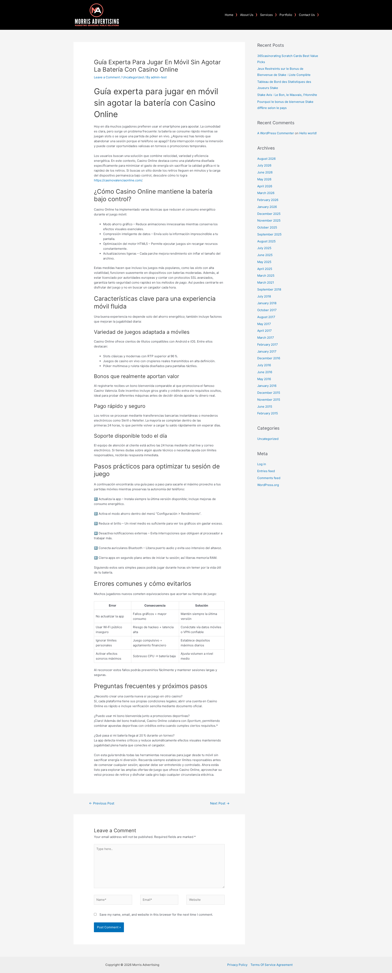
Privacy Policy (237, 965)
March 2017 (265, 337)
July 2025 (264, 248)
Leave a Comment (107, 77)
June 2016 (264, 372)
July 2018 (264, 296)
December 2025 (269, 214)
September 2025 (269, 234)
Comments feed (268, 478)
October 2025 (267, 227)
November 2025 (269, 220)
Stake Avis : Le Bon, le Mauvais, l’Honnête (287, 95)
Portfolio (286, 15)
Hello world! (308, 133)
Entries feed (266, 471)
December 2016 (268, 358)
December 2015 (268, 393)
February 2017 (267, 344)
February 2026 (267, 200)
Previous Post (101, 803)
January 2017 (266, 351)
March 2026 (265, 193)
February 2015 (267, 413)
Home (229, 15)
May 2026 (264, 179)
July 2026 (264, 165)
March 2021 (265, 282)
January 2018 (266, 303)
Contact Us (307, 15)
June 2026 (265, 172)
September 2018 (269, 289)
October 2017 (267, 310)
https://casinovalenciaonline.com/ (118, 180)
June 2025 (265, 255)
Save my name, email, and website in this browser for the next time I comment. (156, 914)
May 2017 (264, 324)
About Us (246, 15)
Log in (261, 464)
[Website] (205, 900)
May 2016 (264, 379)
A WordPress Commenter (275, 133)
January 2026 (267, 207)
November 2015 (268, 400)
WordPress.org (268, 485)
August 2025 (266, 241)
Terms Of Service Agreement (272, 965)
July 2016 (264, 365)
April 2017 (264, 331)
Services (266, 15)
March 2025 (265, 275)
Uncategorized (133, 77)
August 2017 (266, 317)
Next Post (219, 803)
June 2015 (264, 406)
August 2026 (266, 159)
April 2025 (264, 269)
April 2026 (264, 186)
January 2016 (266, 386)
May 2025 (264, 262)
